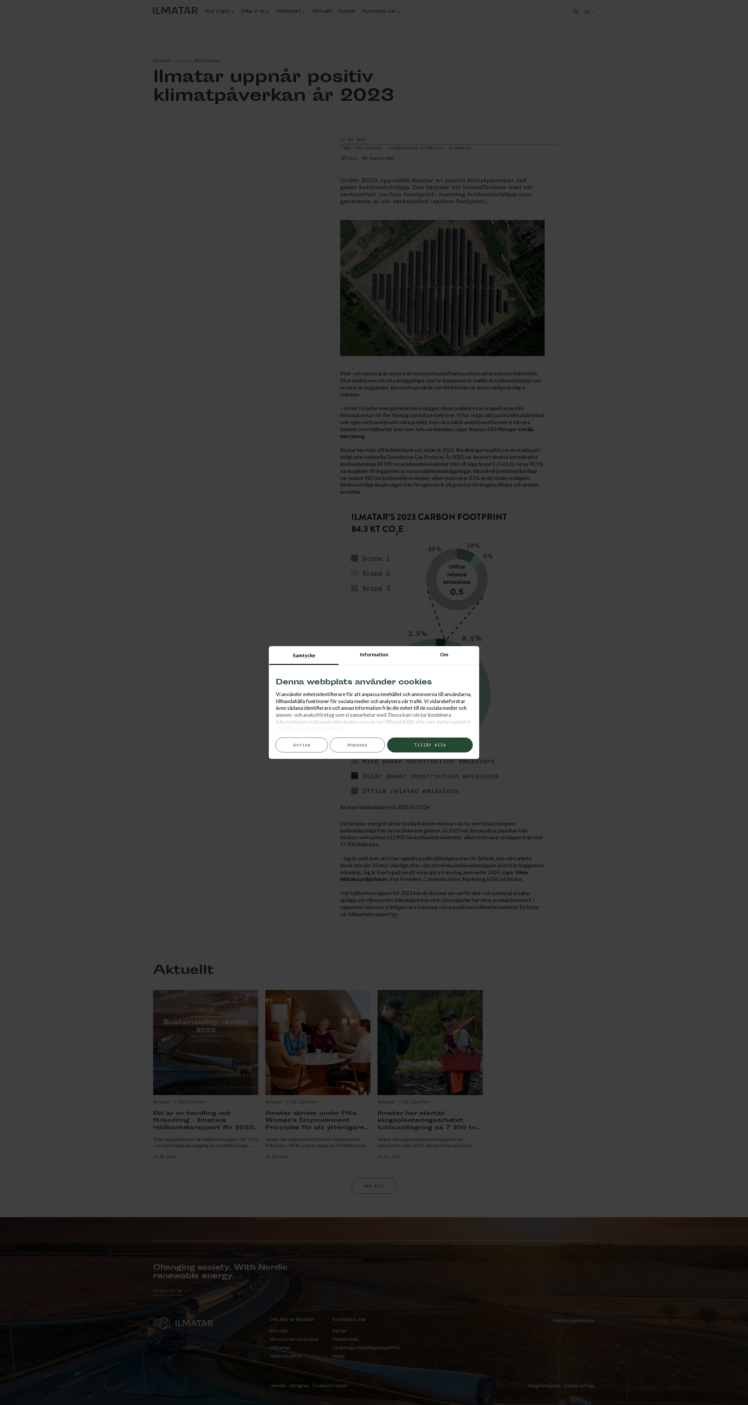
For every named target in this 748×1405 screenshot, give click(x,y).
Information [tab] (374, 654)
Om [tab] (444, 654)
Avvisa (301, 745)
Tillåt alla (430, 745)
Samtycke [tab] (304, 655)
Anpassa (357, 745)
